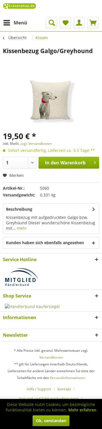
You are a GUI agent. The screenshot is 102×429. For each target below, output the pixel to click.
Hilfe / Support (39, 389)
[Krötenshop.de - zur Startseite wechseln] (19, 8)
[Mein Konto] (79, 22)
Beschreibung (19, 209)
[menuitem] (15, 22)
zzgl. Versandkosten (36, 143)
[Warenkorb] (93, 22)
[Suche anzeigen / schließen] (51, 22)
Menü (20, 22)
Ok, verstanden (51, 420)
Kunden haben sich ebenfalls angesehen (45, 242)
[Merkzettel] (65, 22)
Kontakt (64, 389)
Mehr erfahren (82, 410)
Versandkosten (51, 357)
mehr (21, 228)
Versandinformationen (67, 377)
